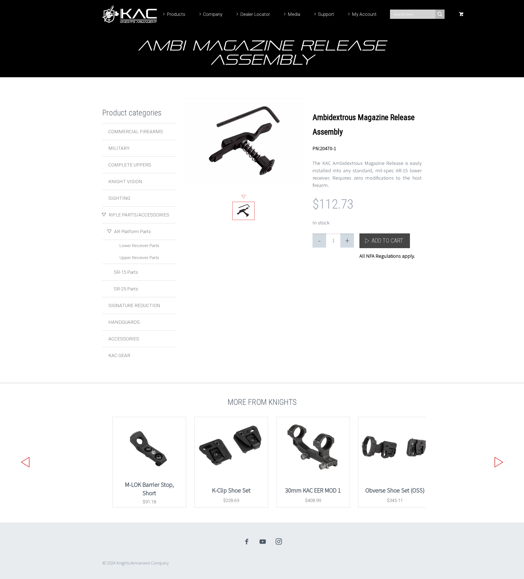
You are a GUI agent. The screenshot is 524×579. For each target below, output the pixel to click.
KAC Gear (119, 355)
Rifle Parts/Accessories (139, 215)
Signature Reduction (134, 305)
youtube (263, 541)
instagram (279, 541)
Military (119, 148)
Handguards (124, 322)
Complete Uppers (129, 165)
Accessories (123, 339)
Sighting (119, 198)
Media (294, 14)
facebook (247, 541)
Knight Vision (125, 181)
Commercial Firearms (135, 131)
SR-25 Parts (126, 289)
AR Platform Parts (132, 231)
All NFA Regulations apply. (387, 256)
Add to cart (387, 240)
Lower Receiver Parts (139, 245)
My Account (364, 14)
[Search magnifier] (440, 14)
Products (176, 14)
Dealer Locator (255, 14)
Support (326, 14)
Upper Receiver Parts (139, 257)
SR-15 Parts (126, 272)
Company (212, 14)
